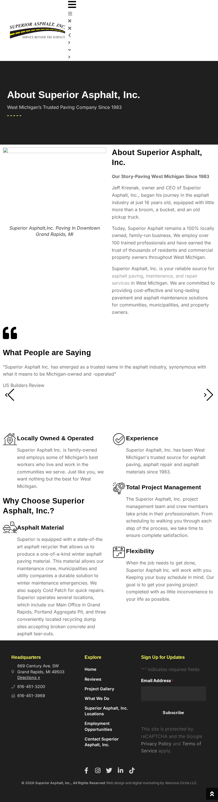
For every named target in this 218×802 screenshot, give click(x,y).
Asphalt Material (40, 527)
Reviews (93, 679)
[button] (138, 5)
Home (91, 669)
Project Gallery (99, 688)
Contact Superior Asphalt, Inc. (102, 742)
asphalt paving (127, 276)
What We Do (97, 698)
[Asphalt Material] (10, 528)
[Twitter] (109, 770)
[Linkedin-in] (120, 770)
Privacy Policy (156, 743)
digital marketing (145, 783)
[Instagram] (98, 770)
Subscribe (173, 712)
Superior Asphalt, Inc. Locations (106, 711)
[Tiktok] (132, 770)
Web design (115, 783)
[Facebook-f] (86, 770)
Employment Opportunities (98, 726)
